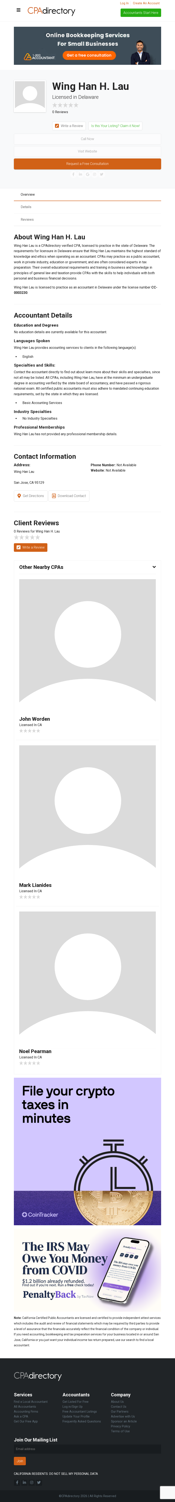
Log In (124, 3)
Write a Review (71, 126)
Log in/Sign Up (73, 1407)
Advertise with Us (123, 1416)
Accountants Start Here (140, 13)
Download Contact (71, 496)
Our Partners (119, 1411)
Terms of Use (120, 1431)
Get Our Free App (26, 1421)
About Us (117, 1402)
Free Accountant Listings (80, 1411)
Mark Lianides (35, 885)
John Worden (34, 719)
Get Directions (33, 496)
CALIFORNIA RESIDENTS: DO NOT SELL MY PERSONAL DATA (56, 1474)
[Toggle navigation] (18, 10)
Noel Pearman (35, 1051)
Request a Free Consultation (87, 164)
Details (26, 207)
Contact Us (118, 1407)
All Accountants (25, 1407)
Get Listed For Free (76, 1402)
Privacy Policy (120, 1426)
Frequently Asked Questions (82, 1421)
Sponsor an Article (124, 1421)
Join (20, 1461)
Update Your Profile (76, 1416)
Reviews (27, 220)
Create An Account (146, 3)
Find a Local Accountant (31, 1402)
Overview (28, 194)
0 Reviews (60, 112)
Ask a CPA (21, 1416)
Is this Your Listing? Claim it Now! (115, 126)
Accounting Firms (26, 1411)
